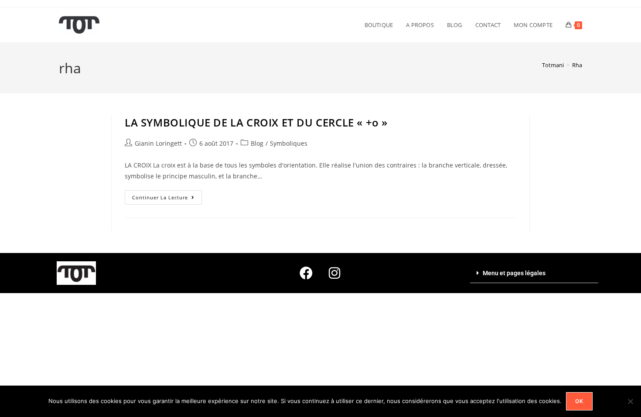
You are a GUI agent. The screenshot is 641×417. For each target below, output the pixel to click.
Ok (579, 401)
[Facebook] (306, 273)
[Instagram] (334, 273)
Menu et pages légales (514, 273)
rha (577, 65)
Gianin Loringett (158, 143)
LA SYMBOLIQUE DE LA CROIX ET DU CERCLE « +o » (256, 122)
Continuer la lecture (167, 195)
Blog (257, 143)
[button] (534, 273)
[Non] (630, 401)
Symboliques (288, 143)
